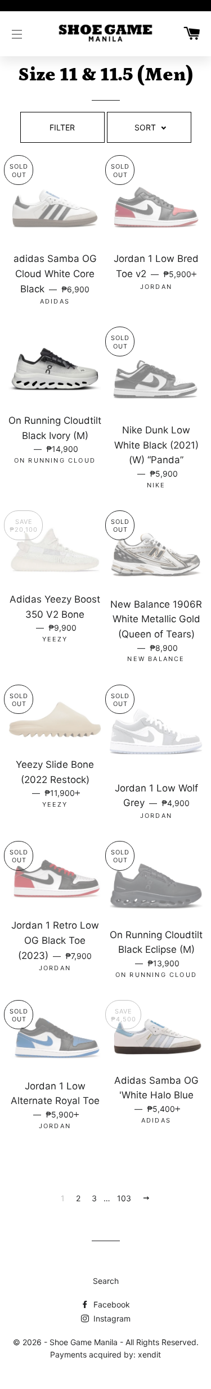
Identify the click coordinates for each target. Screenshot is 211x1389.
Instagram (111, 1318)
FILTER (62, 127)
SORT (147, 127)
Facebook (110, 1304)
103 (124, 1198)
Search (106, 1281)
